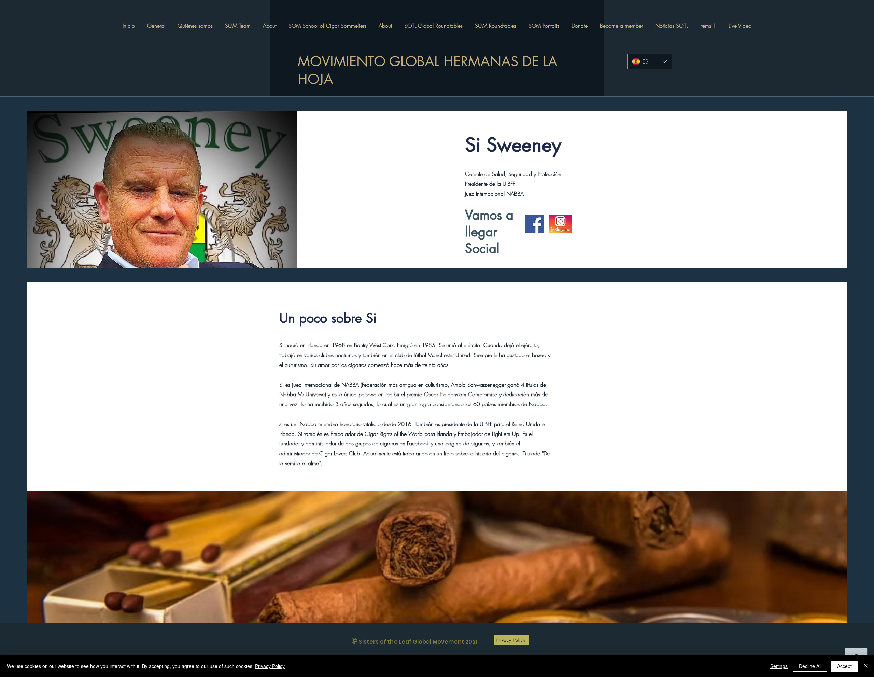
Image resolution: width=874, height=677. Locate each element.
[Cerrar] (866, 666)
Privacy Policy (270, 666)
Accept (844, 666)
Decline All (810, 666)
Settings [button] (779, 666)
